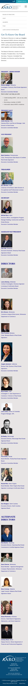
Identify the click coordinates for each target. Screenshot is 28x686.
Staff (4, 18)
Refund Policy (22, 683)
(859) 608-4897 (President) (14, 673)
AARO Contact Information (11, 30)
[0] (13, 1)
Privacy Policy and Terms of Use (10, 683)
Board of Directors (8, 14)
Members (5, 22)
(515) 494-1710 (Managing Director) (14, 674)
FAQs (4, 26)
